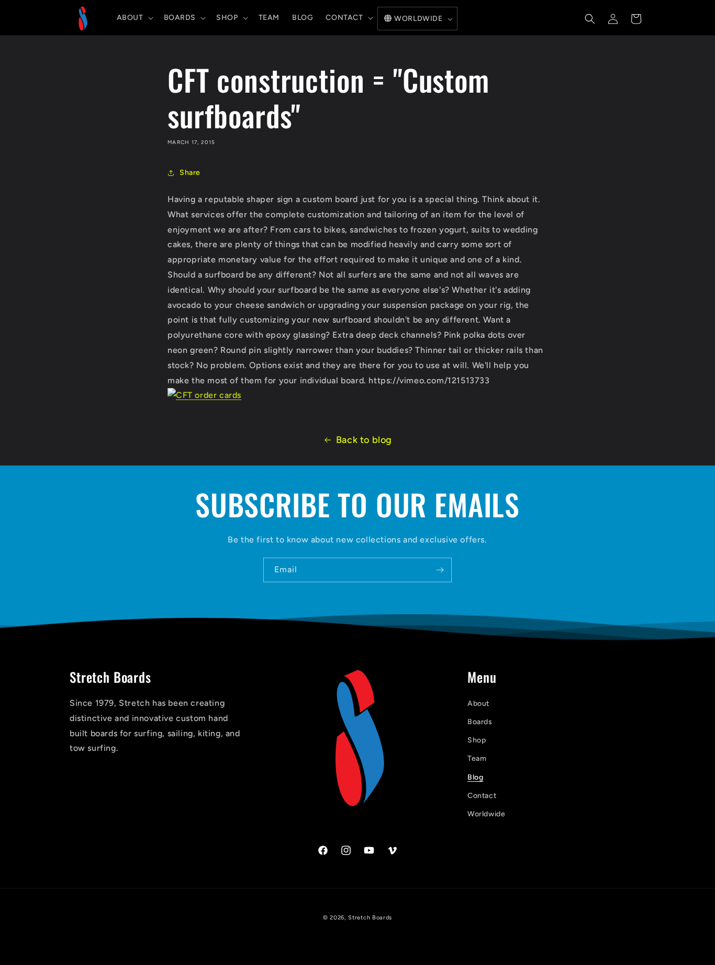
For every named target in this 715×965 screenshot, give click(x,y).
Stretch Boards (370, 917)
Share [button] (190, 172)
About (478, 703)
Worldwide (486, 813)
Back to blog (364, 440)
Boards (480, 721)
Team (476, 759)
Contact (481, 795)
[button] (134, 18)
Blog (475, 777)
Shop (476, 740)
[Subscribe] (439, 570)
